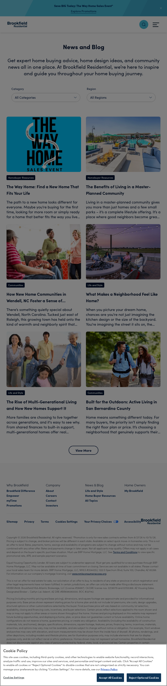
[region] (83, 665)
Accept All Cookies (110, 677)
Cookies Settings (13, 677)
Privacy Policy (109, 669)
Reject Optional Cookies (144, 677)
